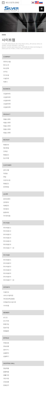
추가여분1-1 (7, 227)
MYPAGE (6, 338)
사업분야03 (6, 100)
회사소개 (6, 65)
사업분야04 (6, 104)
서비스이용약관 (8, 295)
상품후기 (6, 356)
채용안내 (6, 144)
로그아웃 (6, 321)
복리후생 (6, 148)
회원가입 (6, 324)
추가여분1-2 (7, 231)
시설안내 (6, 78)
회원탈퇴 (6, 331)
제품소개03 (6, 126)
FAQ (4, 177)
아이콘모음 (6, 215)
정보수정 (6, 327)
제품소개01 (6, 119)
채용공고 (6, 155)
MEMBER (6, 312)
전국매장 (6, 187)
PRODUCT (6, 114)
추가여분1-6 (7, 244)
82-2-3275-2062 (12, 3)
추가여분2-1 (7, 260)
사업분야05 (6, 107)
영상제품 (6, 368)
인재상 (5, 151)
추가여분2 (6, 255)
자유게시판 (6, 180)
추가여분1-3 (7, 234)
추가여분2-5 (7, 273)
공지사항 (6, 170)
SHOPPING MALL (9, 363)
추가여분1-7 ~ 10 (8, 248)
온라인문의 (6, 199)
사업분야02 (6, 97)
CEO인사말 (7, 61)
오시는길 (6, 75)
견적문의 (6, 202)
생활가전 (6, 375)
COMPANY (6, 56)
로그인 (5, 317)
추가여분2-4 (7, 270)
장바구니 (6, 349)
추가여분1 (6, 223)
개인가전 (6, 378)
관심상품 (6, 346)
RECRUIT (6, 140)
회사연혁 (6, 68)
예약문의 (6, 209)
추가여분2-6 (7, 276)
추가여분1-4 (7, 238)
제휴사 (5, 82)
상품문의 (6, 353)
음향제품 (6, 372)
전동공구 (6, 385)
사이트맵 (6, 305)
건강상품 (6, 382)
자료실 (5, 173)
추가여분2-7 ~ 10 (8, 280)
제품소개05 (6, 132)
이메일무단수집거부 (9, 302)
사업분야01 (6, 93)
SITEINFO (6, 287)
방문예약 (6, 212)
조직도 (5, 71)
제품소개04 (6, 129)
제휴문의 (6, 205)
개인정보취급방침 (9, 299)
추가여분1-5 (7, 241)
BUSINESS (6, 89)
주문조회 (6, 343)
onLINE (5, 194)
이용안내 (6, 292)
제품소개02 (6, 122)
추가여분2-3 (7, 266)
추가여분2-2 (7, 263)
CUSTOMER (7, 165)
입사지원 (6, 158)
